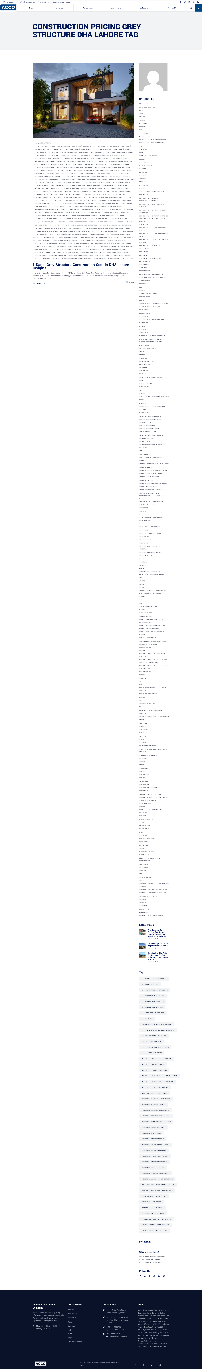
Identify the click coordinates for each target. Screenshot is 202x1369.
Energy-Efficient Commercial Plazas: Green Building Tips (151, 340)
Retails (142, 807)
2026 (141, 114)
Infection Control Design (150, 533)
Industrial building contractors (156, 1099)
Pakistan (143, 713)
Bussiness (143, 175)
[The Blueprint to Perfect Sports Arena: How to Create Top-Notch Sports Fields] (142, 932)
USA (164, 1346)
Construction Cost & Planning (152, 277)
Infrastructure (146, 540)
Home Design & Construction (151, 457)
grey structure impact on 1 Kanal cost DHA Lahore (96, 237)
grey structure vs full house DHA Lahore (103, 249)
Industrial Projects (148, 530)
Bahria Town (142, 1310)
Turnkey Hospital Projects (151, 896)
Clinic (141, 188)
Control (142, 284)
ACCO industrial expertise (153, 996)
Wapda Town (153, 1310)
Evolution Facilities (147, 348)
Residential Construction (150, 794)
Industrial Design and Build (153, 1127)
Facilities (143, 358)
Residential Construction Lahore (153, 797)
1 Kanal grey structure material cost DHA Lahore (61, 164)
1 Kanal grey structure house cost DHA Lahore (76, 161)
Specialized (144, 842)
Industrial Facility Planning (154, 1150)
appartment (144, 133)
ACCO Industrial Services (152, 1007)
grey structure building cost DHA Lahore (61, 207)
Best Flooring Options (149, 156)
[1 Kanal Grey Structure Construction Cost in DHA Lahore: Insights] (83, 100)
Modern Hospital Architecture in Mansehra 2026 (153, 667)
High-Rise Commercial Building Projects (152, 446)
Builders (142, 169)
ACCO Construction (92, 182)
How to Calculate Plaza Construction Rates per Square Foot (153, 496)
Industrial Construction (150, 527)
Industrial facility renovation (155, 1156)
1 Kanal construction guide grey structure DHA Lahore (105, 146)
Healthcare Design (147, 425)
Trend (141, 880)
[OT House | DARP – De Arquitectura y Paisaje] (142, 946)
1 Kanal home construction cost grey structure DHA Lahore (66, 170)
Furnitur (143, 390)
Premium (142, 743)
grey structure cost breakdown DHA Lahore (106, 213)
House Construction (148, 487)
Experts (142, 352)
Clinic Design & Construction (151, 192)
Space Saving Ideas (147, 839)
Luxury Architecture (148, 606)
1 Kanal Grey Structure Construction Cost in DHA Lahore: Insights (81, 266)
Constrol (143, 268)
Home (141, 451)
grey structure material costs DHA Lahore (72, 240)
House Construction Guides (151, 490)
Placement (143, 730)
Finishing (143, 374)
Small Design (144, 826)
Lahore (142, 581)
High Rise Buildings (147, 438)
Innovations (144, 543)
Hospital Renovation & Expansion (153, 483)
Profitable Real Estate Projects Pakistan (153, 750)
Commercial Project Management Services (153, 241)
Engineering (144, 345)
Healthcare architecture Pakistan (156, 1059)
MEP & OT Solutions (147, 638)
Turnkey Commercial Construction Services (154, 885)
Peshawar (143, 723)
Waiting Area (144, 909)
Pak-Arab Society (144, 1321)
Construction (145, 271)
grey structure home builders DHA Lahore (67, 231)
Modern (142, 650)
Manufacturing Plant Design (154, 1196)
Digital (142, 326)
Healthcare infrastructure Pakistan (157, 1082)
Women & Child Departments (151, 916)
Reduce (142, 778)
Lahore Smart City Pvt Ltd (153, 1327)
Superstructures (146, 852)
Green (141, 400)
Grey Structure (146, 403)
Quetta (142, 762)
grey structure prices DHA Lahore (106, 240)
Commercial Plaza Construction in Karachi (154, 235)
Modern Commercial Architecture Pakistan (153, 655)
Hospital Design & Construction (153, 470)
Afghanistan (144, 127)
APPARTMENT (147, 1019)
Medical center (145, 616)
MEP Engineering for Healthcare (153, 641)
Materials (143, 610)
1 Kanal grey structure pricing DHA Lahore (81, 167)
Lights (142, 600)
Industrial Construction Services (156, 1122)
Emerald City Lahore (159, 1330)
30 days (142, 117)
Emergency (143, 333)
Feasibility (143, 371)
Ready (141, 771)
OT (140, 707)
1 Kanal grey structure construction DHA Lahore (100, 149)
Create (142, 290)
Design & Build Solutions (149, 307)
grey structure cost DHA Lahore (91, 216)
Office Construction (148, 694)
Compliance (144, 264)
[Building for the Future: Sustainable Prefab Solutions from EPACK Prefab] (142, 955)
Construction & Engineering (151, 274)
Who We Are (72, 1313)
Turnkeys (143, 899)
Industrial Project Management (155, 1173)
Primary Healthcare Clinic (150, 746)
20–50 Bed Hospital (147, 107)
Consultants (144, 281)
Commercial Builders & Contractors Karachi (148, 199)
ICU (140, 514)
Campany (142, 179)
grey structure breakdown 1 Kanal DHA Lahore (81, 204)
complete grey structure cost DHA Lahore (98, 192)
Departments (144, 297)
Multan (142, 675)
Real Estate (144, 775)
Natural (142, 678)
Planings (143, 733)
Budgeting (143, 162)
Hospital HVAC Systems (149, 477)
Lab (140, 578)
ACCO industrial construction (155, 990)
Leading (142, 597)
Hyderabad (143, 508)
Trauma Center (145, 877)
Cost (141, 287)
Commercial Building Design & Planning (151, 205)
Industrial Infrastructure (153, 1167)
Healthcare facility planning (154, 1070)
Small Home (144, 829)
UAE (157, 1344)
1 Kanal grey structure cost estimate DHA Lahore (91, 155)
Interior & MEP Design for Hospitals (150, 547)
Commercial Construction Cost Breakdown (152, 211)
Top (140, 874)
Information (144, 537)
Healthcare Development (150, 429)
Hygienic (142, 511)
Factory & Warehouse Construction (148, 362)
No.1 (141, 681)
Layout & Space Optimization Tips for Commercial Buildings (153, 592)
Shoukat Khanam (146, 819)
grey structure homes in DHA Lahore (83, 234)
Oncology (143, 697)
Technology (144, 867)
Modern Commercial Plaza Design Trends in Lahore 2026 (153, 661)
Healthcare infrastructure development (159, 1076)
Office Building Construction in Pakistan (152, 689)
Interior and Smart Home (150, 552)
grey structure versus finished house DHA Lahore (74, 246)
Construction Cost (75, 1341)
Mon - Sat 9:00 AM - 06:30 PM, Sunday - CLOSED (55, 2)
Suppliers (71, 1326)
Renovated (143, 781)
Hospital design (146, 467)
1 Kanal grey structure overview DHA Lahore (103, 164)
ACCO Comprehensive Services (70, 182)
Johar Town (142, 1332)
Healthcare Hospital (148, 432)
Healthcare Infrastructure (151, 435)
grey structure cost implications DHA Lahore (73, 219)
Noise (141, 685)
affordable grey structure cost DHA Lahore (75, 189)
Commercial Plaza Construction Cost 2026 (153, 229)
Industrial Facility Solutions (154, 1162)
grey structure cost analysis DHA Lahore (68, 213)
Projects (143, 758)
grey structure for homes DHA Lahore (100, 225)
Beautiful (143, 149)
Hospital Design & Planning (150, 474)
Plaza (141, 739)
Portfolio (71, 1334)
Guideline (143, 410)
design (142, 300)
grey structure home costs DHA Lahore (50, 234)
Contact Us (72, 1318)
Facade (142, 355)
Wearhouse (143, 912)
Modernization (145, 672)
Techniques (144, 864)
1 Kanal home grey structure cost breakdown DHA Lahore (68, 173)
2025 (141, 110)
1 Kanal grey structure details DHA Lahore (82, 158)
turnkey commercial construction (157, 1219)
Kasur (141, 568)
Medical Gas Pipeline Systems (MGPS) (151, 633)
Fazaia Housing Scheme (159, 1335)
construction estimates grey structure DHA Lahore (95, 198)
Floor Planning (145, 384)
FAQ (69, 1330)
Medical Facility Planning (150, 629)
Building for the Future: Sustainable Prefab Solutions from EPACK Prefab (158, 956)
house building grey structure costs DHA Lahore (84, 252)
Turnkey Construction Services (152, 893)
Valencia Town (150, 1341)
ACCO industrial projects (153, 1001)
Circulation (144, 185)
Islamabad (143, 562)
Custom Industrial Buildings (154, 1036)
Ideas (141, 524)
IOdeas (142, 559)
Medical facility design (151, 1202)
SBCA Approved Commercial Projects (150, 811)
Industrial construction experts (156, 1116)
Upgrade (142, 903)
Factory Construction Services (155, 1047)
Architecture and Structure (151, 143)
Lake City (155, 1313)
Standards (143, 845)
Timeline (142, 871)
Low (140, 603)
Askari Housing (153, 1332)
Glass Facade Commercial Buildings (154, 397)
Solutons (143, 835)
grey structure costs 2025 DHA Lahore (56, 222)
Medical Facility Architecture (152, 625)
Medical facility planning (153, 1208)
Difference (143, 323)
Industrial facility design (153, 1139)
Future (142, 393)
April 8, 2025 (38, 143)
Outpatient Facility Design (150, 710)
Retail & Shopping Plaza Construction (149, 802)
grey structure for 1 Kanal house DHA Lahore (63, 225)
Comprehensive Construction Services (158, 1030)
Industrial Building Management (155, 1110)
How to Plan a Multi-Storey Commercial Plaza (151, 503)
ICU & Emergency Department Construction (151, 519)
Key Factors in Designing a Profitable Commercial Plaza (151, 573)
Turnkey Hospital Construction (155, 1225)
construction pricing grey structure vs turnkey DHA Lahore (90, 201)
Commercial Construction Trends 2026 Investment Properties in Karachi (153, 218)
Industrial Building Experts (153, 1105)
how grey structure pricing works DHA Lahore (73, 258)
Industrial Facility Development (155, 1145)
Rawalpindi (143, 768)
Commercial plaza (146, 225)
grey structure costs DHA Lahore (88, 222)
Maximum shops (145, 613)
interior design (145, 555)
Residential (144, 791)
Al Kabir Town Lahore (160, 1318)
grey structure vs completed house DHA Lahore (64, 249)
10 (140, 104)
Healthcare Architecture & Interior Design (151, 420)
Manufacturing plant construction (157, 1190)
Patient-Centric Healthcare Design (154, 717)
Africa (141, 130)
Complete (143, 255)
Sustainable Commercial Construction (149, 859)
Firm (141, 380)
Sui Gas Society (144, 1338)
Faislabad (143, 367)
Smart (142, 832)
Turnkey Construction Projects (153, 890)
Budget (142, 159)
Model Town (159, 1324)
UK (161, 1344)
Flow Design (144, 387)
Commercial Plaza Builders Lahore (156, 1024)
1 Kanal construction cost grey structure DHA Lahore (56, 146)
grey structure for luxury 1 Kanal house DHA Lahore (81, 228)
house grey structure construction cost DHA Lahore (81, 255)
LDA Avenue (148, 1324)
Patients (143, 720)
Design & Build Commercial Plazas (153, 303)
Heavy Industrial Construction (155, 1087)
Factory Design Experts (152, 1053)
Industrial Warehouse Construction (157, 1179)
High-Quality (144, 442)
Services (142, 816)
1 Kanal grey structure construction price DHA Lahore (101, 152)
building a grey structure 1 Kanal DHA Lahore (59, 192)
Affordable (144, 123)
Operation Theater (147, 704)
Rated (141, 765)
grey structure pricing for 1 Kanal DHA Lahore (89, 243)
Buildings (143, 172)
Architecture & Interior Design (152, 140)
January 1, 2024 (154, 939)
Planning (143, 736)
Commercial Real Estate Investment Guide (149, 247)
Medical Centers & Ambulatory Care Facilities (152, 621)
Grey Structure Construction (152, 406)
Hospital (143, 461)
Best (141, 153)
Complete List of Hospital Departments (150, 259)
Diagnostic (143, 316)
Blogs (70, 1337)
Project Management (148, 755)
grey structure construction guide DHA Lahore (86, 210)
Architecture (145, 136)
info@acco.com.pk (29, 2)
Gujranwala (144, 413)
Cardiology (144, 182)
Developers (144, 310)
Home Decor (144, 454)
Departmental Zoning (148, 294)
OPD (140, 700)
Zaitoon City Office (157, 1316)
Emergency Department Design (152, 336)
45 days (142, 120)
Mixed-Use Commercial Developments (148, 646)
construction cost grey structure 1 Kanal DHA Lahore (88, 195)
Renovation (144, 784)
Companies (143, 252)
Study (141, 848)
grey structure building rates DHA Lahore (98, 207)
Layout (142, 587)
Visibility (143, 906)
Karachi (142, 565)
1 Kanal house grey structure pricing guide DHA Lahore (83, 179)
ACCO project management (153, 1013)
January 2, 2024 (154, 962)
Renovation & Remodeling (150, 788)
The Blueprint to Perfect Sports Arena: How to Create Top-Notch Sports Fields (157, 933)
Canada (146, 1346)
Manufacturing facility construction (158, 1185)
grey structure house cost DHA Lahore (56, 237)
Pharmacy (143, 726)
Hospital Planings (147, 480)
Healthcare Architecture (150, 416)
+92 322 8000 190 (11, 2)
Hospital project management (155, 1093)
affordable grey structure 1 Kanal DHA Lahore (82, 185)
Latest (47, 143)
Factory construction (151, 1042)
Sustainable (144, 855)
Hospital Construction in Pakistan (154, 464)
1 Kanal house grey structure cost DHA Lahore (94, 176)
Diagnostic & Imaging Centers (151, 320)
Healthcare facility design (153, 1064)
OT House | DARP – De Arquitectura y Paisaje (158, 944)
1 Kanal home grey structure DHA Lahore (112, 173)
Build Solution (145, 166)
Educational (144, 329)
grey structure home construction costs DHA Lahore (109, 231)
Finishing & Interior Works (150, 377)
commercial (144, 195)
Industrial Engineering (151, 1133)
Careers (71, 1322)
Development (144, 313)
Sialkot (142, 822)
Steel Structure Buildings (153, 1213)
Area (141, 146)
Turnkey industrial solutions (154, 1231)
